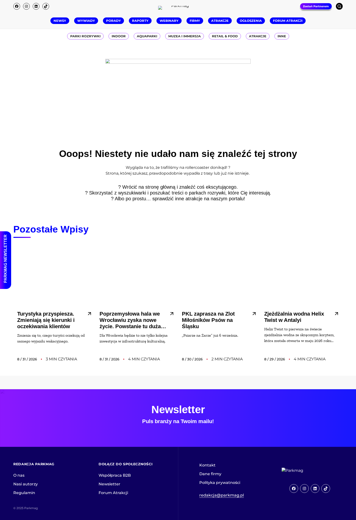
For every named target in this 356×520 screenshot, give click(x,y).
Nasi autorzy (25, 484)
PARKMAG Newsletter (5, 258)
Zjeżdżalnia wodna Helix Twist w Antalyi (294, 317)
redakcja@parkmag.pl (221, 495)
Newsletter (109, 484)
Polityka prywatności (219, 482)
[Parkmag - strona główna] (306, 470)
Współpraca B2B (115, 475)
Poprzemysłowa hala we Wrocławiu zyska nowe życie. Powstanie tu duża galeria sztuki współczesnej (130, 320)
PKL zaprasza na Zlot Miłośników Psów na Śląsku (208, 320)
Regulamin (24, 492)
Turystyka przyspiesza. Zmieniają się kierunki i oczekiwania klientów (46, 320)
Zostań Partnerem (316, 6)
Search (339, 6)
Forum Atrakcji (113, 492)
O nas (18, 475)
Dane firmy (210, 474)
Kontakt (207, 465)
